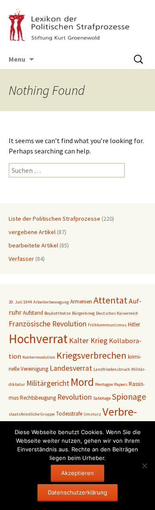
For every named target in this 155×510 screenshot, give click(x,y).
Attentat (110, 300)
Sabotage (102, 398)
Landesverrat (71, 368)
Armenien (81, 301)
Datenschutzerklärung (77, 492)
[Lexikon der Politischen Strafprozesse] (77, 25)
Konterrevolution (38, 357)
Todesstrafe (69, 413)
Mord (82, 382)
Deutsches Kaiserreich (117, 313)
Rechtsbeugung (38, 397)
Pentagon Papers (111, 384)
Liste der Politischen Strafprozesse (54, 218)
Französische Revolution (48, 324)
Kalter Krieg (88, 340)
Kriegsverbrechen (91, 355)
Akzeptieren (77, 472)
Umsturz (92, 414)
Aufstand (33, 312)
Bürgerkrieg (83, 313)
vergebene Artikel (32, 232)
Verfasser (21, 259)
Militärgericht (47, 383)
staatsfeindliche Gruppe (32, 414)
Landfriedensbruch (111, 369)
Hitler (134, 324)
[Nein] (144, 465)
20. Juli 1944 (20, 302)
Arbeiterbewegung (51, 302)
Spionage (129, 396)
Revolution (74, 397)
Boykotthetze (57, 313)
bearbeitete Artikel (33, 245)
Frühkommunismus (107, 325)
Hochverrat (38, 339)
